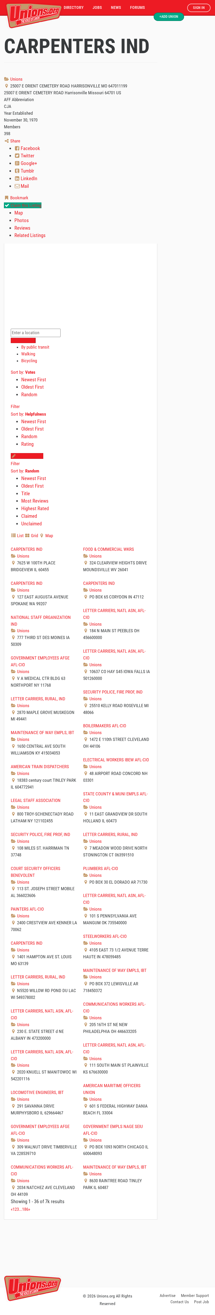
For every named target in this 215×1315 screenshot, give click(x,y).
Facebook (30, 148)
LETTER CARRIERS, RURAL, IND (38, 698)
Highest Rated (35, 508)
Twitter (27, 156)
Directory (74, 7)
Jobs (97, 7)
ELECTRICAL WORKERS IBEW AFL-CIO (116, 759)
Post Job (201, 1301)
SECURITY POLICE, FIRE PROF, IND (113, 692)
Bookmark (18, 197)
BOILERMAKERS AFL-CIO (104, 725)
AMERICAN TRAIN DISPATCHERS (40, 766)
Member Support (195, 1295)
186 (25, 1209)
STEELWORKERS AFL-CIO (105, 936)
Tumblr (27, 171)
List (20, 535)
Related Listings (30, 235)
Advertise (168, 1295)
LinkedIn (28, 178)
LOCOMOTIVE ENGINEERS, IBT (37, 1092)
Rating (27, 444)
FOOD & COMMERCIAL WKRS (108, 549)
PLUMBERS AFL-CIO (100, 868)
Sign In (199, 7)
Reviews (22, 228)
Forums (137, 7)
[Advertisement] (107, 1252)
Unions (16, 79)
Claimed (29, 516)
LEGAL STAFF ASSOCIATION (36, 800)
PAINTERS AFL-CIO (27, 909)
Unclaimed (31, 524)
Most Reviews (35, 501)
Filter (15, 406)
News (116, 7)
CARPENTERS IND (26, 549)
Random (29, 395)
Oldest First (32, 387)
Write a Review (29, 456)
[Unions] (34, 15)
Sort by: (23, 372)
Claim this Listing (25, 205)
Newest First (33, 380)
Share (14, 141)
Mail (24, 186)
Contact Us (179, 1301)
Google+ (28, 163)
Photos (21, 220)
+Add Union (168, 16)
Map (18, 213)
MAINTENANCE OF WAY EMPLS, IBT (42, 732)
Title (25, 494)
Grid (34, 535)
